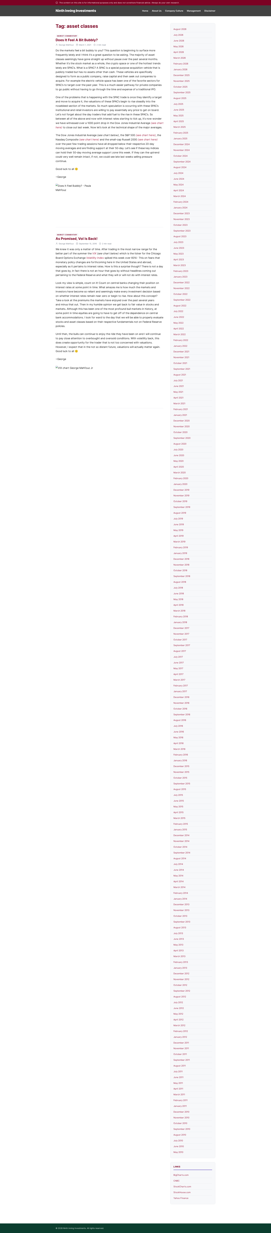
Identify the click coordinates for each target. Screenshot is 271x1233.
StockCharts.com (182, 1186)
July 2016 (178, 726)
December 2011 (181, 1042)
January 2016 (180, 760)
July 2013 (178, 933)
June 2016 (178, 731)
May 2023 (178, 253)
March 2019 (179, 541)
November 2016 (181, 703)
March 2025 (179, 127)
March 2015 (179, 818)
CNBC (176, 1180)
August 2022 (179, 305)
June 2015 (178, 800)
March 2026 (179, 58)
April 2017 (178, 674)
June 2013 (178, 939)
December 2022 (181, 282)
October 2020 (180, 432)
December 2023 (181, 213)
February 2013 (180, 962)
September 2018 (181, 576)
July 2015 (178, 795)
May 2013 (178, 944)
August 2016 (179, 720)
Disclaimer (209, 10)
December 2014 (181, 835)
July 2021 (178, 380)
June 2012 (178, 1008)
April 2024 (178, 190)
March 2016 (179, 749)
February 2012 (180, 1031)
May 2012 (178, 1013)
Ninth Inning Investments (76, 11)
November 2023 (181, 219)
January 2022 (180, 346)
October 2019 (180, 501)
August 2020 (179, 443)
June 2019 (178, 524)
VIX (94, 253)
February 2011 (180, 1100)
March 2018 (179, 610)
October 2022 (180, 294)
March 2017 (179, 679)
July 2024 (178, 173)
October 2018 (180, 570)
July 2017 (178, 656)
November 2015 (181, 772)
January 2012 (180, 1037)
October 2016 (180, 708)
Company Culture (174, 10)
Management (194, 10)
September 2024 (182, 161)
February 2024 (180, 201)
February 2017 (180, 685)
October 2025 (180, 86)
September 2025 (181, 92)
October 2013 (180, 916)
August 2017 (179, 651)
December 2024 (181, 144)
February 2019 (180, 547)
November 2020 (181, 426)
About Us (156, 10)
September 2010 (181, 1129)
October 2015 (180, 777)
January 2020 (180, 484)
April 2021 (178, 397)
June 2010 (178, 1146)
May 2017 (178, 668)
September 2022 (181, 299)
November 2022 (181, 288)
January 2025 (180, 138)
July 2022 (178, 311)
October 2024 (180, 156)
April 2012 (178, 1019)
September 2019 (181, 507)
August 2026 (179, 29)
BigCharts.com (181, 1175)
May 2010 (178, 1152)
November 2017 (181, 634)
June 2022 (178, 317)
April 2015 (178, 812)
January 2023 (180, 276)
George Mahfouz (66, 45)
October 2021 (180, 363)
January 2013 (180, 968)
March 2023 (179, 265)
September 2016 (181, 714)
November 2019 (181, 495)
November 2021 (181, 357)
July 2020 (178, 449)
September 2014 (181, 852)
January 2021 (180, 415)
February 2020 (180, 478)
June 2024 (178, 179)
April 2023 (178, 259)
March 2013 (179, 956)
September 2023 (182, 230)
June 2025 (178, 109)
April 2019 (178, 536)
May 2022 (178, 322)
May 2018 (178, 599)
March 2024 (179, 196)
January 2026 (180, 69)
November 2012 (181, 979)
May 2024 (178, 184)
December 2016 (181, 697)
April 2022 (178, 328)
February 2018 (180, 616)
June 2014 (178, 870)
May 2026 (178, 46)
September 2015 (181, 783)
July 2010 (178, 1140)
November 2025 (181, 81)
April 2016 (178, 743)
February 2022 (180, 340)
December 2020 (181, 420)
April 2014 (178, 881)
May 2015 (178, 806)
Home (145, 10)
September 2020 (181, 438)
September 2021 (181, 369)
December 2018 (181, 559)
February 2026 (180, 63)
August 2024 (179, 167)
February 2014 (180, 893)
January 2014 (180, 898)
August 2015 (179, 789)
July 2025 (178, 104)
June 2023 (178, 248)
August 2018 (179, 582)
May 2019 (178, 530)
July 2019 (178, 518)
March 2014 (179, 887)
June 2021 (178, 386)
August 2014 (179, 858)
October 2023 (180, 225)
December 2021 (181, 351)
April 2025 (178, 121)
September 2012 (181, 991)
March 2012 (179, 1025)
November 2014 (181, 841)
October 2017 (180, 639)
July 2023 (178, 242)
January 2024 (180, 207)
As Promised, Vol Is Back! (77, 239)
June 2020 (178, 455)
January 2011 (180, 1106)
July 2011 (178, 1071)
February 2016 (180, 754)
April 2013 (178, 950)
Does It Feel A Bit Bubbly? (77, 40)
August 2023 (179, 236)
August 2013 (179, 927)
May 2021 (178, 392)
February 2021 (180, 409)
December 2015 (181, 766)
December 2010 (181, 1111)
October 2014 (180, 847)
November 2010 (181, 1117)
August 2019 (179, 513)
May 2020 (178, 461)
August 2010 (179, 1134)
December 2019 (181, 490)
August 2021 (179, 374)
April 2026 (178, 52)
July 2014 (178, 864)
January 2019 (180, 553)
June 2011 (178, 1077)
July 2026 (178, 35)
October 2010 (180, 1123)
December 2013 (181, 904)
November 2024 (181, 150)
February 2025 (180, 132)
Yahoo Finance (180, 1198)
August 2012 (179, 996)
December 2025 (181, 75)
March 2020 (179, 472)
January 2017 (180, 691)
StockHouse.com (182, 1192)
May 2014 (178, 875)
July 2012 (178, 1002)
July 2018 (178, 587)
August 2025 (179, 98)
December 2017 (181, 628)
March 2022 (179, 334)
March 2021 (179, 403)
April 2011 (178, 1088)
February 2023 (180, 271)
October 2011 (180, 1054)
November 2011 (181, 1048)
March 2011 (179, 1094)
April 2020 (178, 466)
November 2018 (181, 564)
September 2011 (181, 1060)
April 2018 (178, 605)
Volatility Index (95, 257)
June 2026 (178, 40)
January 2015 (180, 829)
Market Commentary (67, 36)
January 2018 (180, 622)
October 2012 (180, 985)
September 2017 (181, 645)
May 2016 (178, 737)
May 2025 (178, 115)
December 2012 (181, 973)
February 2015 (180, 824)
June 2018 (178, 593)
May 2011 (178, 1083)
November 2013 (181, 910)
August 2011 (179, 1065)
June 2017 (178, 662)
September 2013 (181, 921)
